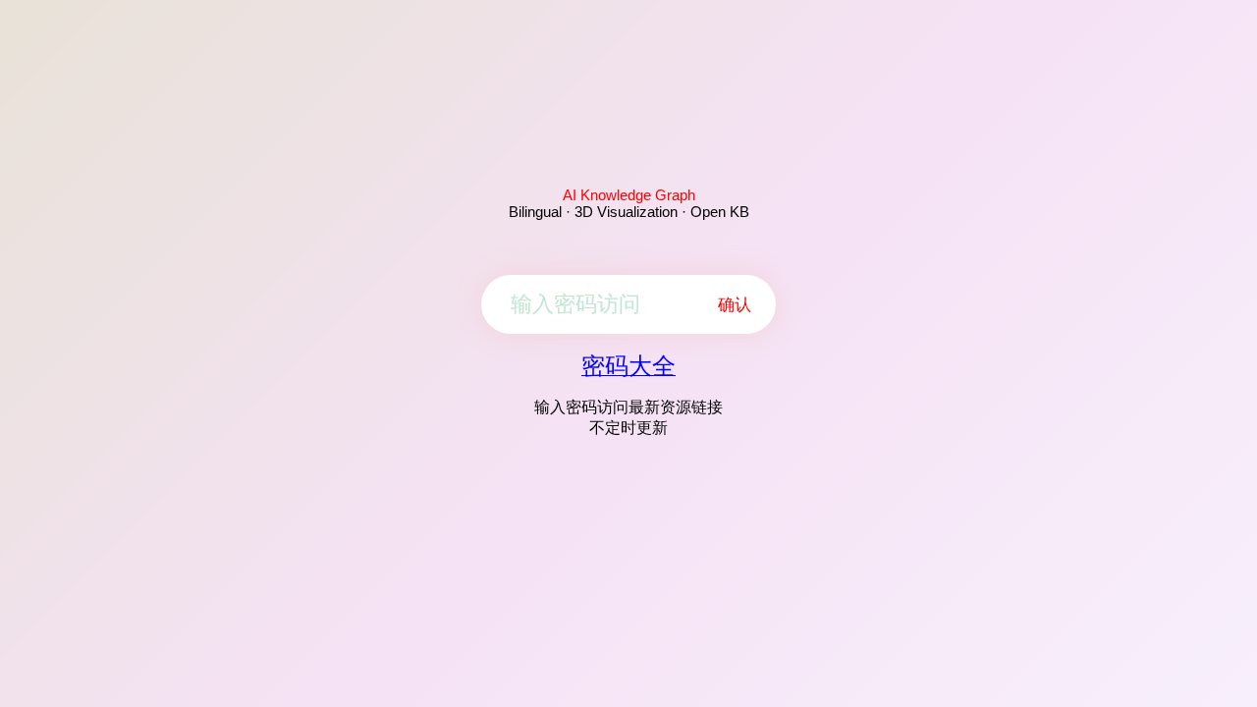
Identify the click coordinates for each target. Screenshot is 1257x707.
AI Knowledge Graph (629, 195)
